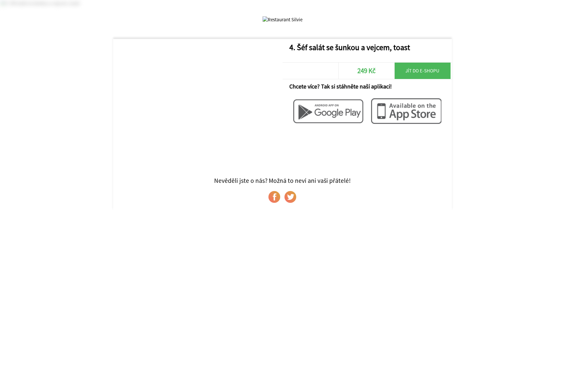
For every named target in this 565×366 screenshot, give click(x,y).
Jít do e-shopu (422, 70)
